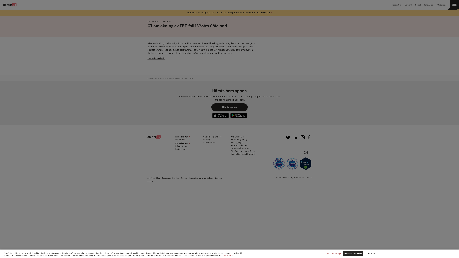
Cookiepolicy (227, 255)
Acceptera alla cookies (353, 253)
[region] (229, 254)
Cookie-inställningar (334, 253)
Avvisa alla (372, 253)
